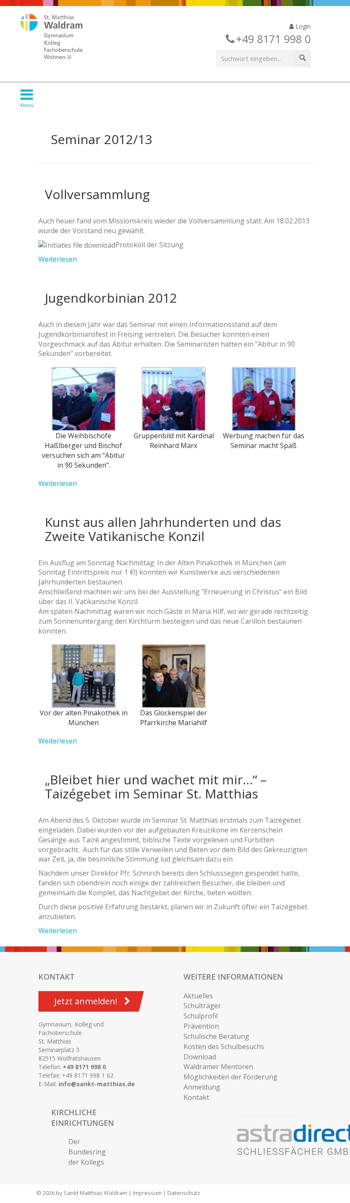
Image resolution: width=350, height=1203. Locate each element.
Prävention (201, 1026)
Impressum (147, 1193)
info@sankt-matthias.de (96, 1084)
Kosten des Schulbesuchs (224, 1046)
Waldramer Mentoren (218, 1066)
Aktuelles (198, 996)
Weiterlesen (57, 259)
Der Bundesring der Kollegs (87, 1152)
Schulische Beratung (216, 1036)
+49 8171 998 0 (84, 1067)
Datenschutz (183, 1193)
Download (200, 1056)
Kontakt (196, 1097)
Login (302, 26)
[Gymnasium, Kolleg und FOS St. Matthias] (58, 37)
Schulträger (202, 1005)
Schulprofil (201, 1016)
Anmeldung (202, 1087)
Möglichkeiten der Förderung (230, 1077)
